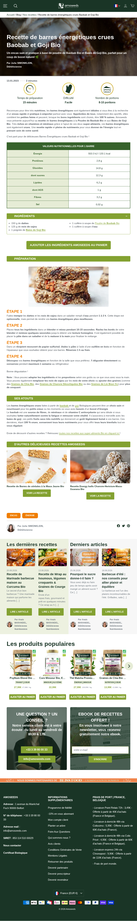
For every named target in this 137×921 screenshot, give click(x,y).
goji (77, 405)
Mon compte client (58, 820)
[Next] (129, 666)
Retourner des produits (60, 861)
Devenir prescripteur (59, 873)
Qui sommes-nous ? (59, 837)
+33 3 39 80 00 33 (36, 749)
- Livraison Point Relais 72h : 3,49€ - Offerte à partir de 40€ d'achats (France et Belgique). (112, 811)
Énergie (30, 515)
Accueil (10, 14)
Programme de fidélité (60, 807)
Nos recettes (29, 14)
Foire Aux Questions (59, 831)
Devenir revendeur (58, 879)
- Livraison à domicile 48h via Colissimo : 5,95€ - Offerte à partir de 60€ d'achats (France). (113, 825)
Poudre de (101, 223)
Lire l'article (19, 611)
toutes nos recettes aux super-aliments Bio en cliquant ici (89, 433)
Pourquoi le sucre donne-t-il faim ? (83, 576)
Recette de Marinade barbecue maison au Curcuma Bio (20, 580)
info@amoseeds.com (36, 759)
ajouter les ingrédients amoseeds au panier (68, 245)
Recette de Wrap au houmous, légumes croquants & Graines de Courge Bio (52, 583)
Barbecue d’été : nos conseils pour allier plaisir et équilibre (115, 580)
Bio (114, 223)
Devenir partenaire (58, 867)
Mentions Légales (57, 855)
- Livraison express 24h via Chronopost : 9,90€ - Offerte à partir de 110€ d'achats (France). (112, 853)
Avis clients (54, 843)
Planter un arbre (56, 825)
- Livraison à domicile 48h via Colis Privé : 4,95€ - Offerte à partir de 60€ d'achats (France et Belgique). (112, 839)
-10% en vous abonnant (61, 813)
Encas (13, 515)
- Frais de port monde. (105, 863)
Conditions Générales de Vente (65, 849)
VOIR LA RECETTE (36, 493)
